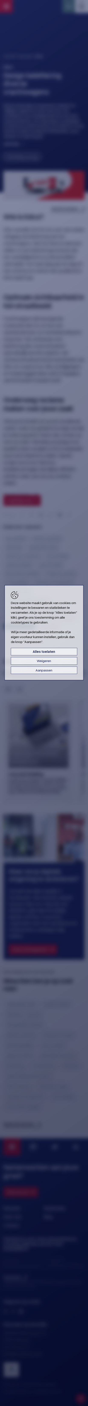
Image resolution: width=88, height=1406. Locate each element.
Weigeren (44, 661)
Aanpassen (44, 670)
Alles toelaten (44, 652)
